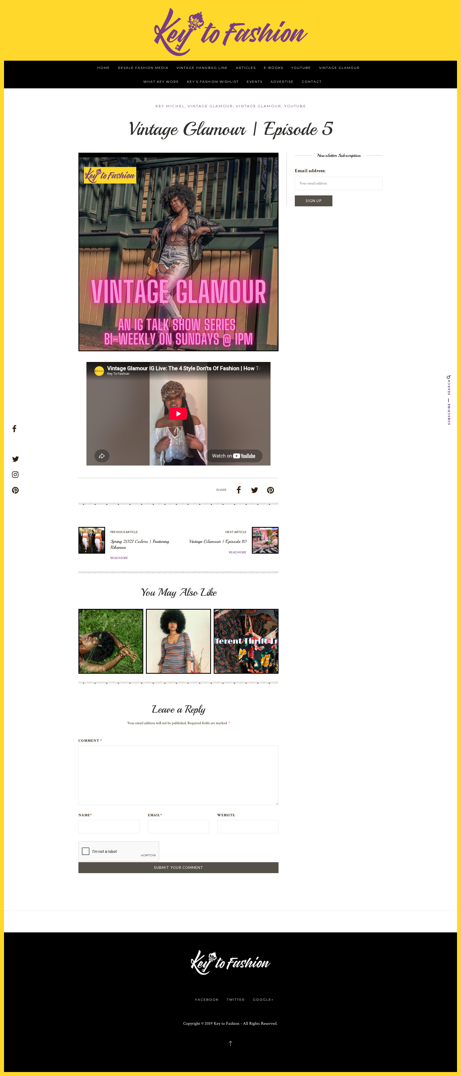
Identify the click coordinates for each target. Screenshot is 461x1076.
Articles (246, 68)
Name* (85, 815)
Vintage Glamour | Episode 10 (218, 541)
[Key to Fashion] (230, 32)
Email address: (310, 171)
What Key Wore (161, 82)
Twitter (236, 1000)
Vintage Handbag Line (202, 68)
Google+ (263, 1000)
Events (255, 82)
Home (103, 68)
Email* (155, 815)
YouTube (301, 68)
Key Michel (170, 106)
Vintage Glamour (339, 68)
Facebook (207, 1000)
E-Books (273, 68)
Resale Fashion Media (143, 68)
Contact (312, 82)
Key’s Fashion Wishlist (213, 82)
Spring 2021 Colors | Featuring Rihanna (139, 544)
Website (226, 815)
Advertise (282, 82)
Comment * (90, 741)
